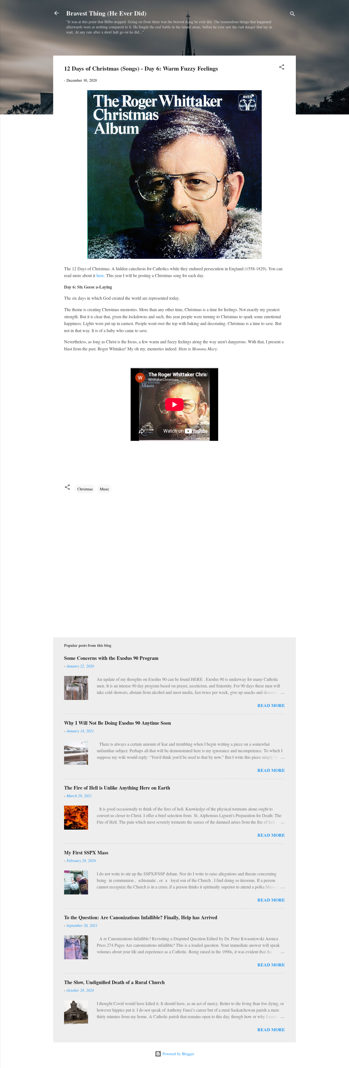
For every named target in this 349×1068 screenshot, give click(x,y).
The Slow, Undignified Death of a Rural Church (114, 982)
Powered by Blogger (177, 1053)
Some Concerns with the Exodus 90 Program (111, 658)
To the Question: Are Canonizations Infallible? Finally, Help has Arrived (140, 917)
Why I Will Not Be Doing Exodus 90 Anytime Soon (117, 722)
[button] (281, 68)
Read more (271, 705)
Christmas (85, 488)
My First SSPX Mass (86, 852)
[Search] (292, 15)
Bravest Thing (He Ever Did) (106, 13)
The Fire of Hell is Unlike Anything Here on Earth (117, 787)
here (100, 275)
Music (104, 488)
